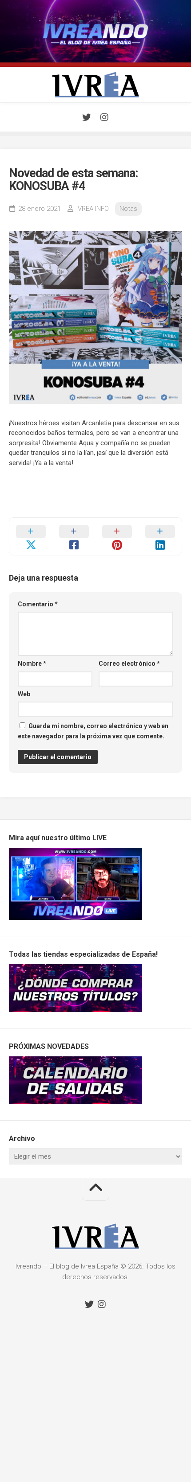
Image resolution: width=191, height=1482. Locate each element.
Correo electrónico (129, 663)
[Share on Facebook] (74, 536)
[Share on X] (30, 536)
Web (24, 694)
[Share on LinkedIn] (160, 536)
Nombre (32, 663)
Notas (128, 209)
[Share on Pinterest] (117, 536)
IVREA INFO (92, 209)
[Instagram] (104, 117)
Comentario (38, 604)
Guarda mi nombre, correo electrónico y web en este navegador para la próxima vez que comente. (93, 731)
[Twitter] (87, 117)
